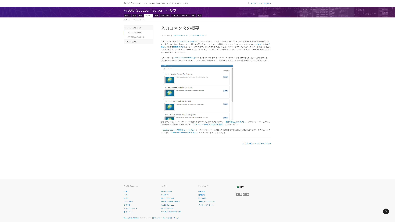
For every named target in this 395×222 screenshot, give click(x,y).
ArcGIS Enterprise (132, 3)
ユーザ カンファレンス (206, 202)
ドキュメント (129, 212)
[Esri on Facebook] (240, 194)
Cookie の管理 (167, 218)
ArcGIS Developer (168, 205)
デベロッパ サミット (206, 205)
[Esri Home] (240, 186)
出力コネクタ (178, 47)
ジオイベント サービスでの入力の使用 (207, 124)
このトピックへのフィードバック (258, 143)
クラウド (170, 3)
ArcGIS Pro (165, 195)
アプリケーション (181, 3)
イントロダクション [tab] (134, 28)
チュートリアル (184, 133)
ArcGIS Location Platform (170, 202)
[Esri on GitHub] (244, 194)
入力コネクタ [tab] (132, 42)
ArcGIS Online (166, 192)
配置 (140, 16)
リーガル (176, 218)
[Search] (249, 3)
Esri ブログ (202, 198)
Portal (145, 3)
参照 (199, 16)
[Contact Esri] (247, 194)
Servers (152, 3)
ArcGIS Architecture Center (171, 212)
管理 (193, 16)
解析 (156, 16)
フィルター (258, 44)
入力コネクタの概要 (134, 32)
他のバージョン (179, 35)
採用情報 (201, 195)
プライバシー (157, 218)
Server (126, 198)
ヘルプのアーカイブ (198, 35)
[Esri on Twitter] (237, 194)
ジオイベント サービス (180, 16)
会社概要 (201, 192)
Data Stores (160, 3)
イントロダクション (139, 20)
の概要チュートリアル (178, 130)
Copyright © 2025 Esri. (131, 218)
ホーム (127, 16)
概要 (134, 16)
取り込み (148, 16)
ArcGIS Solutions (167, 208)
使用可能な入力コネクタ (135, 37)
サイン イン (258, 3)
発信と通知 (165, 16)
